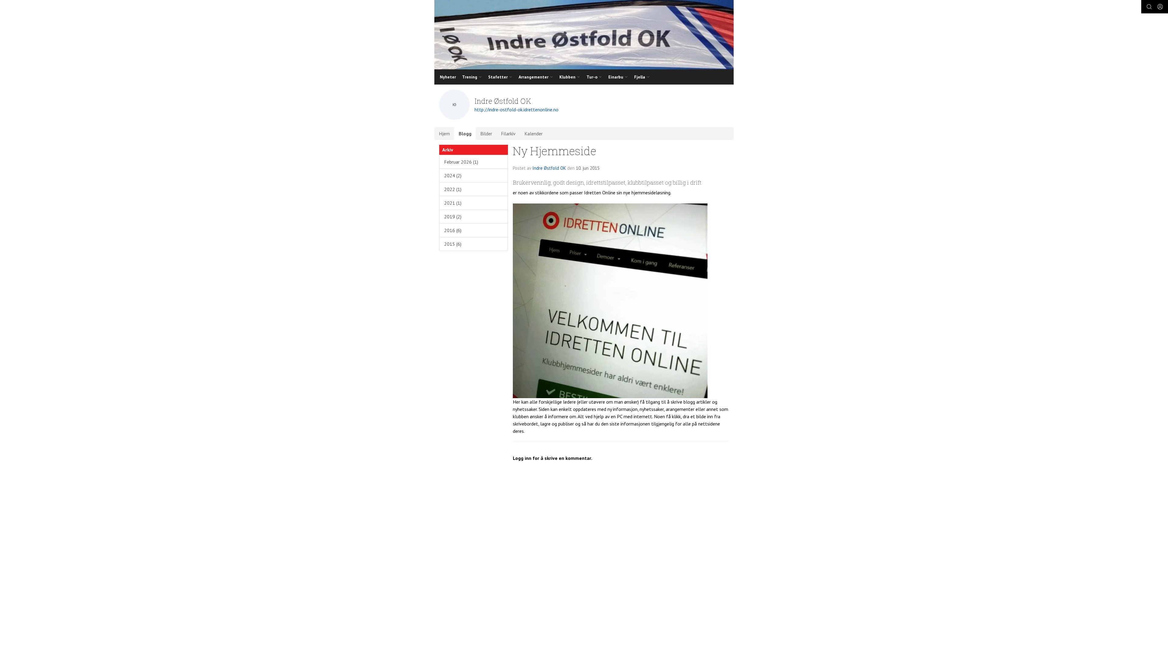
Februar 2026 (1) (461, 162)
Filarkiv (508, 133)
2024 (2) (452, 175)
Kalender (533, 133)
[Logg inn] (1160, 6)
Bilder (486, 133)
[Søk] (1149, 6)
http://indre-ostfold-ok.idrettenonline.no (516, 109)
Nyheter (448, 77)
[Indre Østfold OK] (584, 34)
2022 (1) (452, 189)
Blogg (465, 133)
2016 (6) (452, 230)
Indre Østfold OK (549, 168)
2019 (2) (452, 217)
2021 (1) (452, 203)
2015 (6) (452, 244)
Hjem (444, 133)
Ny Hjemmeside (554, 150)
